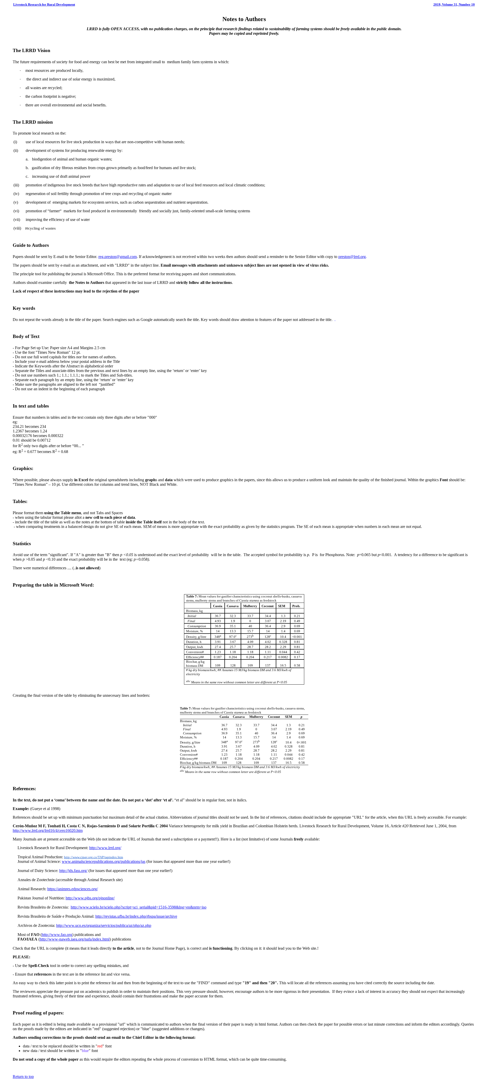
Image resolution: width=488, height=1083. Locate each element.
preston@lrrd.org (352, 256)
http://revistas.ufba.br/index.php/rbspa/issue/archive (136, 916)
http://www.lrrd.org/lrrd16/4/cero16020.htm (48, 830)
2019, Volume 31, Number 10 (454, 4)
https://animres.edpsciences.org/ (72, 889)
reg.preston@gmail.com (117, 256)
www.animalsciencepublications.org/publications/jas (103, 861)
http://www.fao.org (57, 934)
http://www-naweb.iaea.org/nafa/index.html (75, 939)
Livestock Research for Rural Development (44, 4)
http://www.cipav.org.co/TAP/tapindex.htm (93, 857)
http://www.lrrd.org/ (105, 848)
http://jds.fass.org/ (73, 870)
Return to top (23, 1076)
